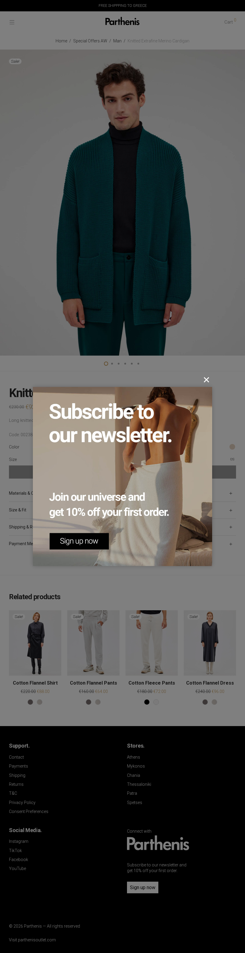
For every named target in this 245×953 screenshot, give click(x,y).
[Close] (206, 379)
